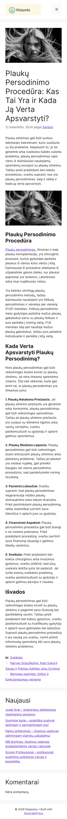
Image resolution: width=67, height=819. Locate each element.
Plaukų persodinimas (20, 249)
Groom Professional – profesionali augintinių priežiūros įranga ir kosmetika (29, 757)
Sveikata (16, 657)
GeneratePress (33, 813)
